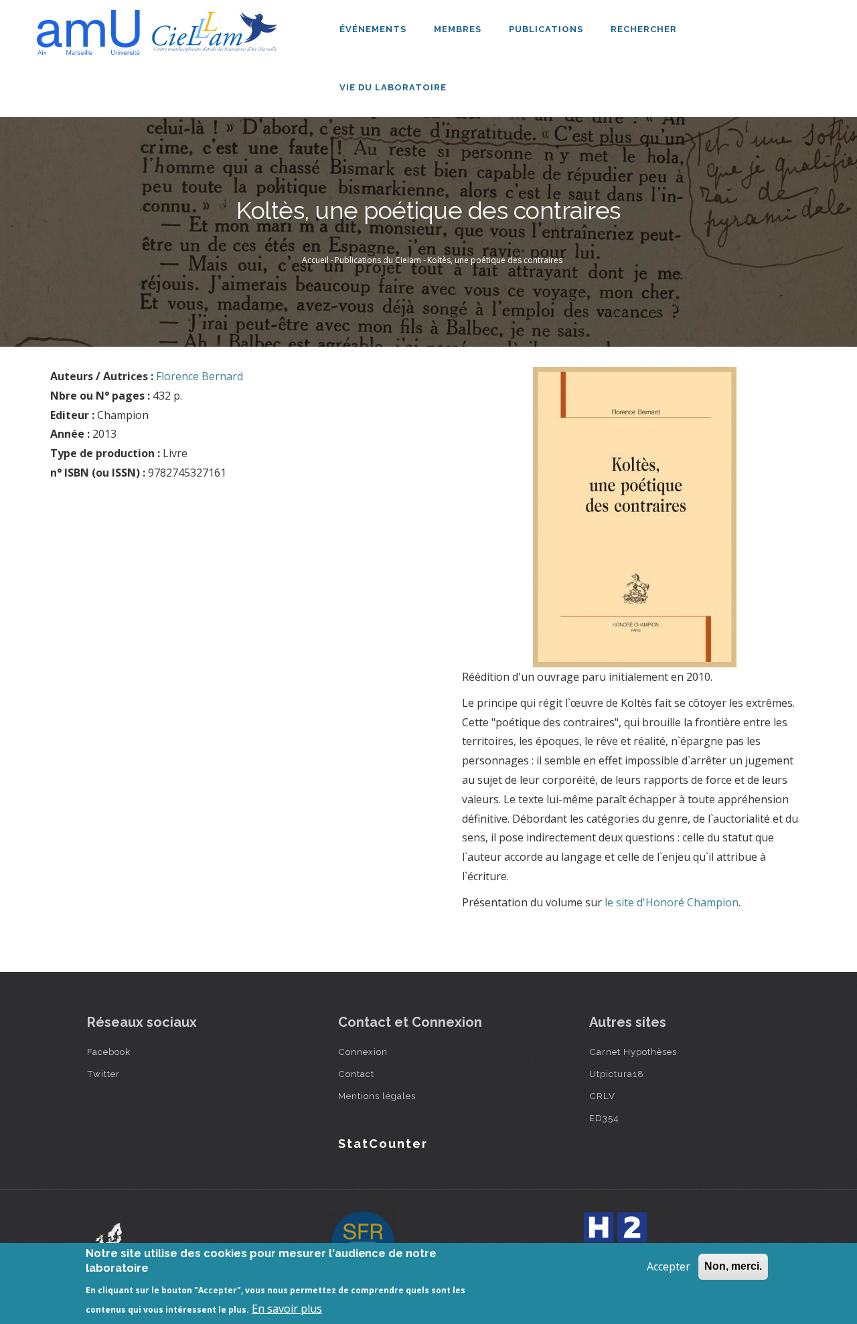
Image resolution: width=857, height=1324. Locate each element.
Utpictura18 (616, 1073)
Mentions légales (377, 1095)
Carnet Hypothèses (633, 1051)
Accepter (668, 1266)
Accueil (315, 260)
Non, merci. (733, 1266)
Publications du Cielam (378, 260)
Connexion (363, 1051)
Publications (547, 29)
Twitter (103, 1073)
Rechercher (644, 29)
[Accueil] (161, 27)
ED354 (604, 1117)
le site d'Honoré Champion (671, 902)
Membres (459, 29)
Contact (356, 1073)
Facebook (109, 1051)
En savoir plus (287, 1308)
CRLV (602, 1095)
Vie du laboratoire (394, 87)
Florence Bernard (199, 376)
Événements (374, 29)
